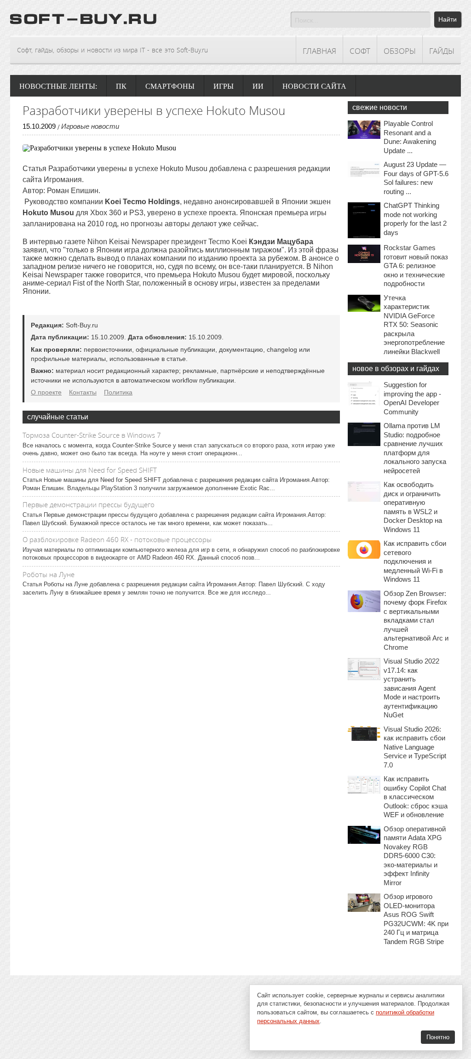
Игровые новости (90, 126)
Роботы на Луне (49, 574)
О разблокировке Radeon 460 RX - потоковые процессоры (117, 539)
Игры (223, 86)
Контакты (83, 392)
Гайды (441, 51)
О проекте (46, 392)
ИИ (258, 86)
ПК (121, 86)
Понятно (437, 1037)
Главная (319, 51)
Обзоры (400, 51)
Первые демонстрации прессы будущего (89, 504)
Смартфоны (170, 86)
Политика (118, 392)
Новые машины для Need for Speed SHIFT (90, 470)
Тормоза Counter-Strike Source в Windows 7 (92, 435)
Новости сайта (314, 86)
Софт (360, 51)
